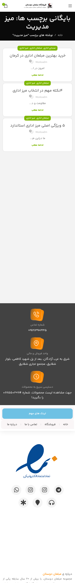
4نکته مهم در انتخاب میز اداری (37, 91)
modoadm (41, 62)
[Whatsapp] (16, 490)
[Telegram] (59, 490)
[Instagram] (45, 490)
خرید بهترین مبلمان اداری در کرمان (38, 56)
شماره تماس (37, 325)
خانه (60, 35)
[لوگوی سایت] (37, 5)
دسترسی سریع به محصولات (37, 387)
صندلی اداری (49, 48)
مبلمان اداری (36, 48)
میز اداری (23, 48)
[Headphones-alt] (52, 503)
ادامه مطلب (37, 75)
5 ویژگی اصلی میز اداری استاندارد (37, 126)
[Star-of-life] (23, 503)
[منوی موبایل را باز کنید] (70, 6)
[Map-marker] (37, 503)
